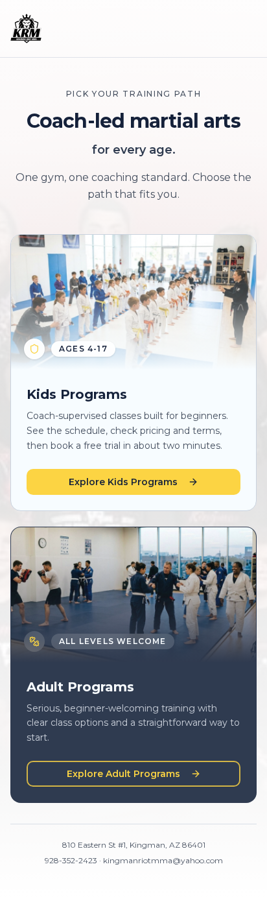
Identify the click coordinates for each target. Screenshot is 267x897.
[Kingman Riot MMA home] (25, 28)
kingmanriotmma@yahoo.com (163, 860)
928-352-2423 (71, 860)
